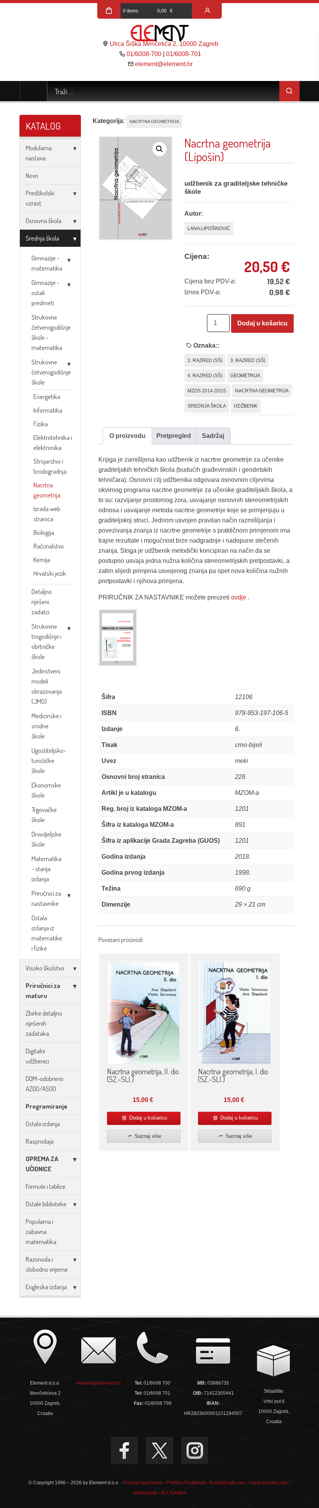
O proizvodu (127, 435)
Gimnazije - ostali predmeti (46, 292)
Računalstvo (48, 546)
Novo (32, 175)
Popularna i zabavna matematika (41, 1231)
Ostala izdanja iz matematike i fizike (47, 933)
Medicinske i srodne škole (46, 726)
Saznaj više (147, 1136)
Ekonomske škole (46, 790)
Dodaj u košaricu (262, 323)
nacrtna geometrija (262, 391)
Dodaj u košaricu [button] (147, 1118)
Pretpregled (173, 435)
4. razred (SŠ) (205, 375)
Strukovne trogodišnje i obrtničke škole (46, 641)
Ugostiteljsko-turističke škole (49, 760)
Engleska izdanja (46, 1287)
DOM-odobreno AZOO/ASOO (44, 1083)
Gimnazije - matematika (47, 263)
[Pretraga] (289, 91)
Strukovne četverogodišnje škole (51, 372)
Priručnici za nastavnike (46, 898)
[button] (159, 149)
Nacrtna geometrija (46, 490)
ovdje (239, 597)
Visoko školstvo (45, 968)
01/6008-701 (183, 54)
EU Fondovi (173, 1493)
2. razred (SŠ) (205, 360)
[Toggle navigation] (33, 91)
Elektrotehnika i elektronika (52, 442)
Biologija (43, 532)
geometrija (245, 375)
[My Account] (207, 11)
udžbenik (246, 406)
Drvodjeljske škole (46, 839)
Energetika (46, 396)
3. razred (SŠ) (247, 360)
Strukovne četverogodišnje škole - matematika (51, 332)
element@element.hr (164, 64)
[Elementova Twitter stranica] (159, 1450)
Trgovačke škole (44, 814)
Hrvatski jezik (49, 573)
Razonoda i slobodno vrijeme (47, 1264)
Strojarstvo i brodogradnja (50, 466)
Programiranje (46, 1106)
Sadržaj (213, 435)
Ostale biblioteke (46, 1204)
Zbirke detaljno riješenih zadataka (44, 1023)
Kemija (41, 559)
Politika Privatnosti (186, 1482)
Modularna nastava (39, 153)
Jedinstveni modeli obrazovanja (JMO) (47, 686)
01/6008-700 (143, 54)
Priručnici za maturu (43, 990)
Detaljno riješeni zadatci (42, 601)
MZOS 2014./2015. (207, 391)
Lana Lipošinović (209, 228)
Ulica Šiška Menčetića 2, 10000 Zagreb (164, 43)
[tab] (127, 436)
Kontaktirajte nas (227, 1482)
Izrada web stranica (46, 513)
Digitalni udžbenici (37, 1056)
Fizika (40, 424)
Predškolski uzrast (40, 198)
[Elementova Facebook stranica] (124, 1450)
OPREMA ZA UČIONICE (42, 1164)
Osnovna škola (43, 220)
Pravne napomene (143, 1482)
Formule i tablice (45, 1186)
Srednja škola (42, 238)
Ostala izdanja (43, 1124)
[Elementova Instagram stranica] (194, 1450)
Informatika (47, 410)
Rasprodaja (40, 1141)
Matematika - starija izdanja (46, 868)
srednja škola (207, 406)
